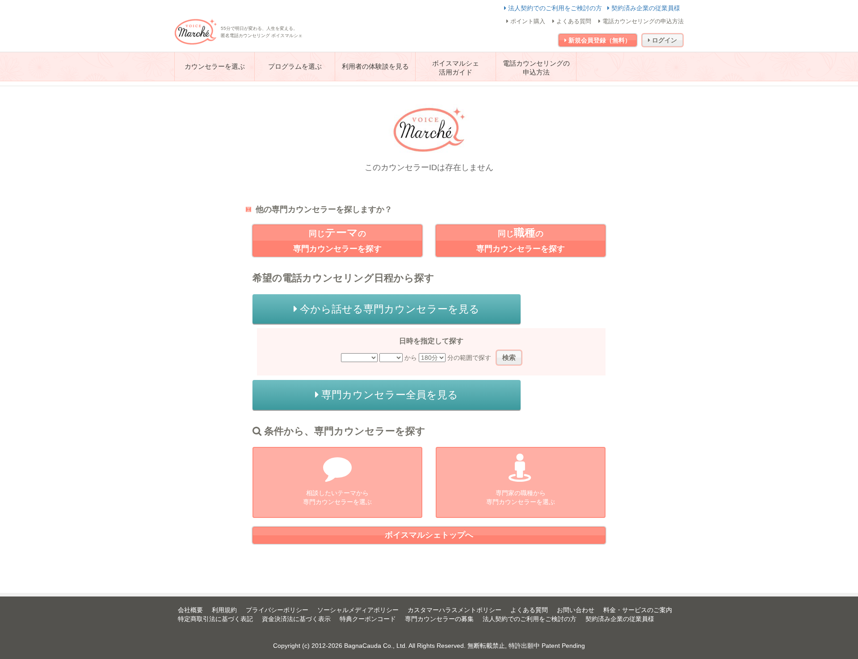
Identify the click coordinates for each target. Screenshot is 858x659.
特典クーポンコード (368, 618)
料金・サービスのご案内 (637, 609)
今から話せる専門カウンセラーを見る (388, 309)
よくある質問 (573, 21)
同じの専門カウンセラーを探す (337, 239)
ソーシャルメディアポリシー (358, 609)
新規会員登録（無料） (599, 40)
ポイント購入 (527, 21)
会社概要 (190, 609)
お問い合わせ (575, 609)
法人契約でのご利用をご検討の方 (555, 8)
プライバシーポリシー (277, 609)
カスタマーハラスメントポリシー (454, 609)
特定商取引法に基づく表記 (215, 618)
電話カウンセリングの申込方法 (642, 21)
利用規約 (224, 609)
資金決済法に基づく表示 (296, 618)
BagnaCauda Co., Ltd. (375, 645)
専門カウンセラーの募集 (439, 618)
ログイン (663, 40)
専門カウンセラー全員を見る (388, 394)
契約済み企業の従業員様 (645, 8)
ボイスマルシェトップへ (429, 534)
